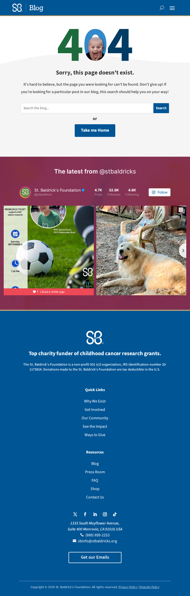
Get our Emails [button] (95, 557)
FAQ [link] (95, 480)
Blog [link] (95, 463)
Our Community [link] (95, 418)
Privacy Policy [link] (128, 587)
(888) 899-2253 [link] (97, 535)
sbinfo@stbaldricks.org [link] (97, 541)
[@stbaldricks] (25, 192)
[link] (27, 7)
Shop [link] (95, 489)
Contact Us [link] (95, 497)
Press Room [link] (95, 472)
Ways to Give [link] (95, 435)
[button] (172, 8)
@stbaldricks (117, 171)
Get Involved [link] (95, 409)
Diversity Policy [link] (149, 587)
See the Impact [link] (95, 426)
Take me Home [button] (95, 130)
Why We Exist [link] (95, 401)
